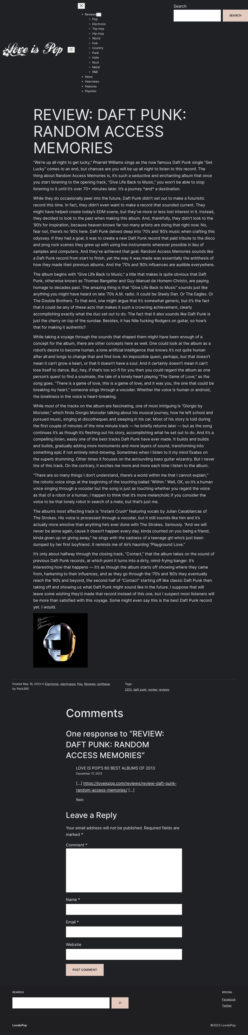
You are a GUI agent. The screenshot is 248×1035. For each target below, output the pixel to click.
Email (72, 922)
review (152, 689)
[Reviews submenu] (98, 15)
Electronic (52, 684)
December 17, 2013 (89, 773)
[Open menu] (71, 50)
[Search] (120, 1003)
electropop (68, 684)
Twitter (227, 1005)
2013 (128, 689)
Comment (76, 845)
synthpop (103, 684)
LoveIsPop (19, 1025)
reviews (164, 689)
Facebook (229, 999)
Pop (80, 684)
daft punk (140, 689)
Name (73, 899)
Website (73, 944)
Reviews (89, 684)
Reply (80, 799)
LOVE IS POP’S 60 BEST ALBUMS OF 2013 (115, 768)
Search (180, 6)
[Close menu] (81, 6)
